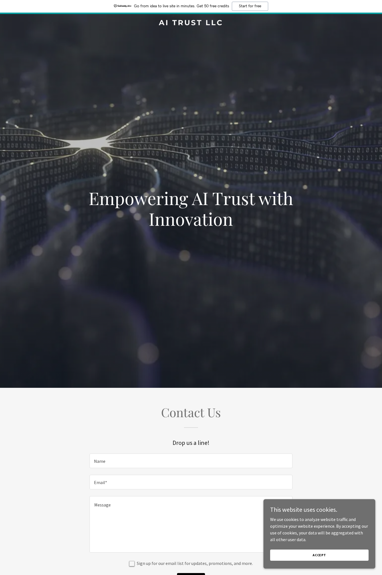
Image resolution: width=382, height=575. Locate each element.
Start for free (250, 6)
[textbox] (190, 461)
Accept (319, 555)
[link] (191, 23)
